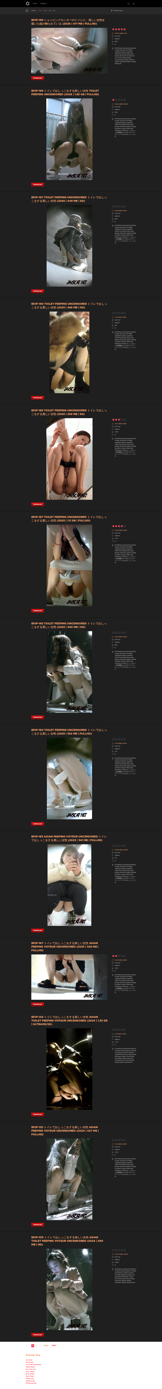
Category (43, 3)
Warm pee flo (130, 1282)
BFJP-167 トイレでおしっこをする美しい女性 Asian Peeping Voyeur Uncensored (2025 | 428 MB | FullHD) (65, 947)
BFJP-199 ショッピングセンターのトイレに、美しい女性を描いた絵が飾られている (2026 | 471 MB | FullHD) (68, 22)
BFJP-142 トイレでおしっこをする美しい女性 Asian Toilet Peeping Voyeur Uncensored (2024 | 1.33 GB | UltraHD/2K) (69, 1021)
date (40, 10)
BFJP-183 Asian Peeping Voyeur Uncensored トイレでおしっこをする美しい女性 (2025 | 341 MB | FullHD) (69, 838)
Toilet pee (123, 55)
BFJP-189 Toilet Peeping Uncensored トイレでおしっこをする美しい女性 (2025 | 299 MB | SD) (69, 412)
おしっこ (128, 130)
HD (116, 48)
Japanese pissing (120, 52)
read (50, 10)
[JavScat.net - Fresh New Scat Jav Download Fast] (27, 3)
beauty (128, 1050)
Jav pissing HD (131, 1054)
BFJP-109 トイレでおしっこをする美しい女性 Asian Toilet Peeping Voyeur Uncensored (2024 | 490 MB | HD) (67, 1241)
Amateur (133, 48)
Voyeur (133, 61)
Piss (120, 54)
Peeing (119, 48)
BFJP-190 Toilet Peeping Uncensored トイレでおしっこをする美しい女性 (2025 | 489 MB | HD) (69, 306)
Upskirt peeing (119, 61)
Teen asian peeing (120, 1058)
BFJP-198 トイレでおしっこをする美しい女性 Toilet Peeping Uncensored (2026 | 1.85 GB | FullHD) (65, 93)
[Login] (133, 3)
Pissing (124, 54)
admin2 (117, 38)
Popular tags (118, 10)
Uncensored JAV (120, 1060)
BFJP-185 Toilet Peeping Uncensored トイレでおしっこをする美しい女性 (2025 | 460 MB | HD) (69, 625)
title (54, 10)
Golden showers (120, 50)
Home (35, 3)
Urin (131, 1062)
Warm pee (118, 63)
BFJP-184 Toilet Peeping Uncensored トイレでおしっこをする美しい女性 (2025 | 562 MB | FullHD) (69, 732)
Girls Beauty (119, 1052)
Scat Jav (117, 36)
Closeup (133, 1050)
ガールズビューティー (128, 132)
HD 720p (117, 1274)
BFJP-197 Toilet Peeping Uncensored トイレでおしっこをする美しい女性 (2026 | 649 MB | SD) (69, 199)
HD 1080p (129, 50)
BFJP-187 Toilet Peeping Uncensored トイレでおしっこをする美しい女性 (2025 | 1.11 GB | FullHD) (69, 519)
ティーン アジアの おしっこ (123, 134)
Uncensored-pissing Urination (124, 59)
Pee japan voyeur (120, 1056)
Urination (128, 61)
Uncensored (126, 48)
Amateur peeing (120, 1050)
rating (45, 10)
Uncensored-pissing (124, 57)
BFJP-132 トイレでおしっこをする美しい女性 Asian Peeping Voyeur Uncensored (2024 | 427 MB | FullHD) (65, 1131)
